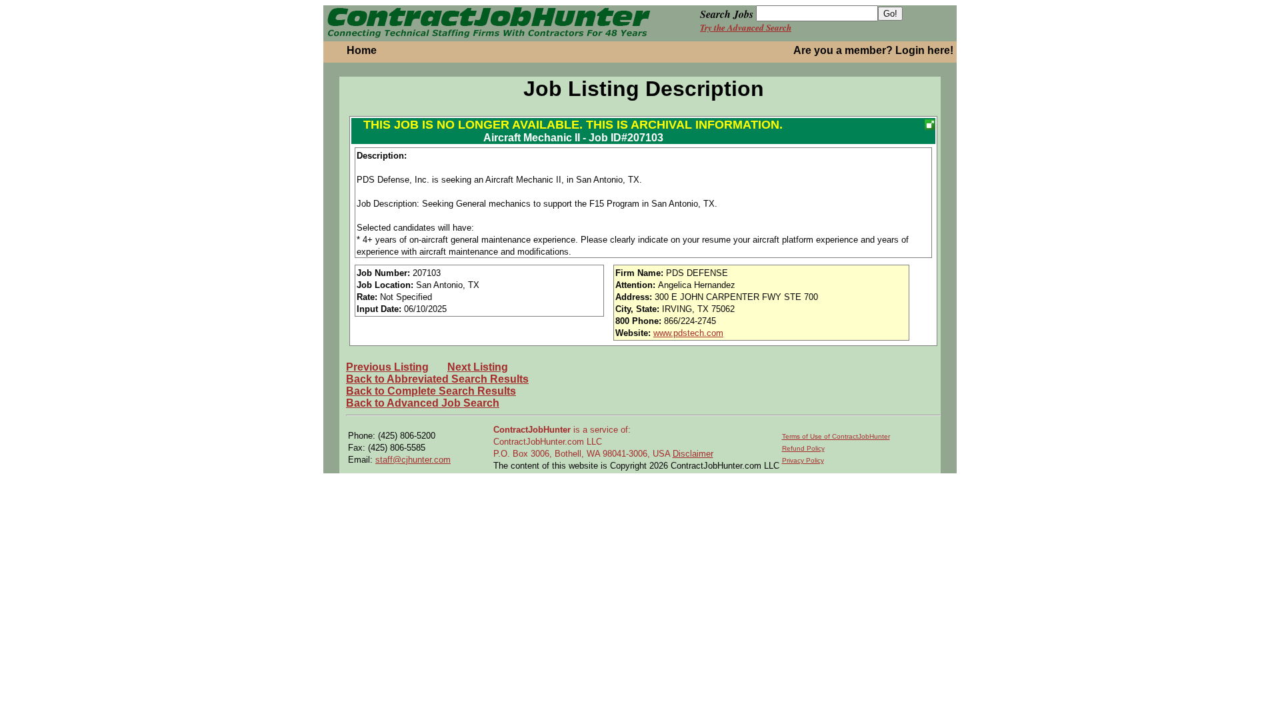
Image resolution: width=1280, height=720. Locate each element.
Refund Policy (803, 448)
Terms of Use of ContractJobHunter (836, 436)
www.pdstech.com (688, 333)
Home (362, 50)
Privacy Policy (803, 460)
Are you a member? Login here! (873, 50)
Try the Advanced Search (745, 27)
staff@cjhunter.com (413, 460)
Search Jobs (726, 14)
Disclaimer (693, 454)
